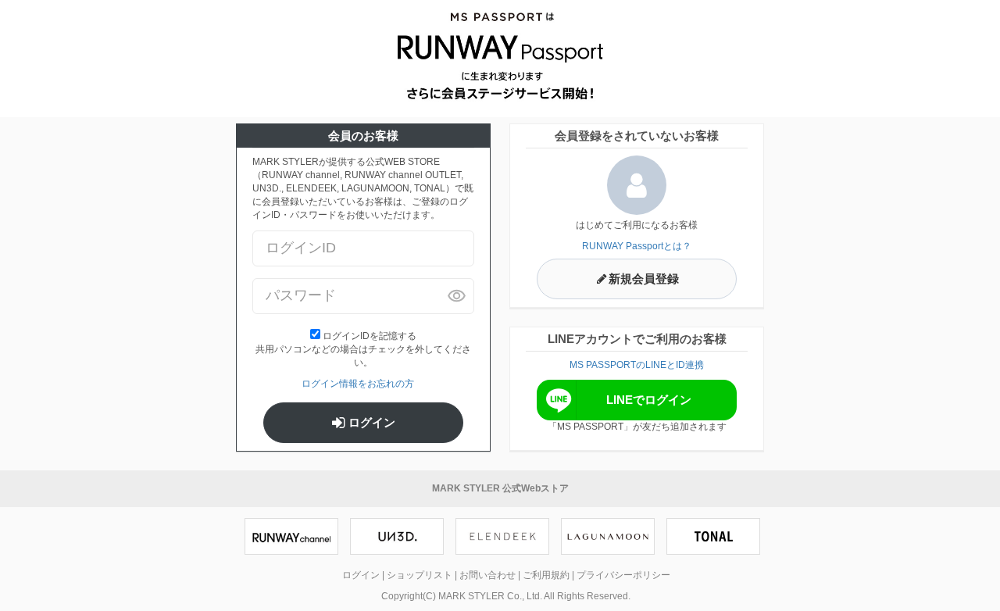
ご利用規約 (546, 575)
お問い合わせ (487, 575)
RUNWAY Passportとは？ (636, 246)
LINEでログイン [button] (648, 400)
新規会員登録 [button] (644, 279)
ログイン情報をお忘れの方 (358, 383)
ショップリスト (419, 575)
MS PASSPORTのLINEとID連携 (637, 364)
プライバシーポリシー (623, 575)
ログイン (370, 422)
